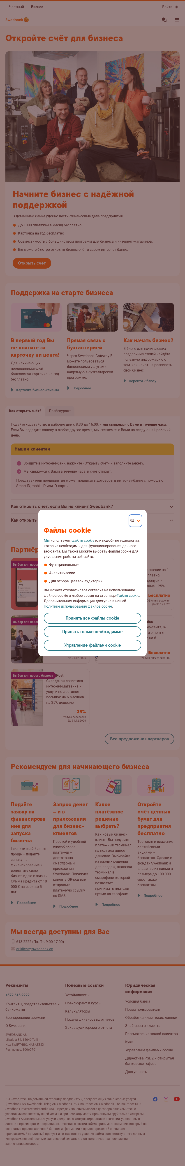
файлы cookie (83, 540)
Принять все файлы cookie (92, 618)
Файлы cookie (127, 595)
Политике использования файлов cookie (78, 606)
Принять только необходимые (92, 632)
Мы (47, 540)
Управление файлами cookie (92, 645)
